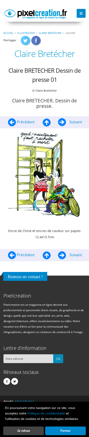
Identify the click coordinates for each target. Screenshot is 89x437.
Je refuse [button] (23, 430)
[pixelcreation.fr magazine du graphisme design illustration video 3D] (35, 13)
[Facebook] (6, 381)
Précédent (26, 121)
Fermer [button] (65, 430)
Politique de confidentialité (46, 413)
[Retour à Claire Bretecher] (47, 121)
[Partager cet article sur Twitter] (26, 42)
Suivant (75, 121)
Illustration (26, 33)
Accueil (8, 33)
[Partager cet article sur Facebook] (36, 42)
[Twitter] (14, 381)
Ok (58, 359)
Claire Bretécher (50, 33)
